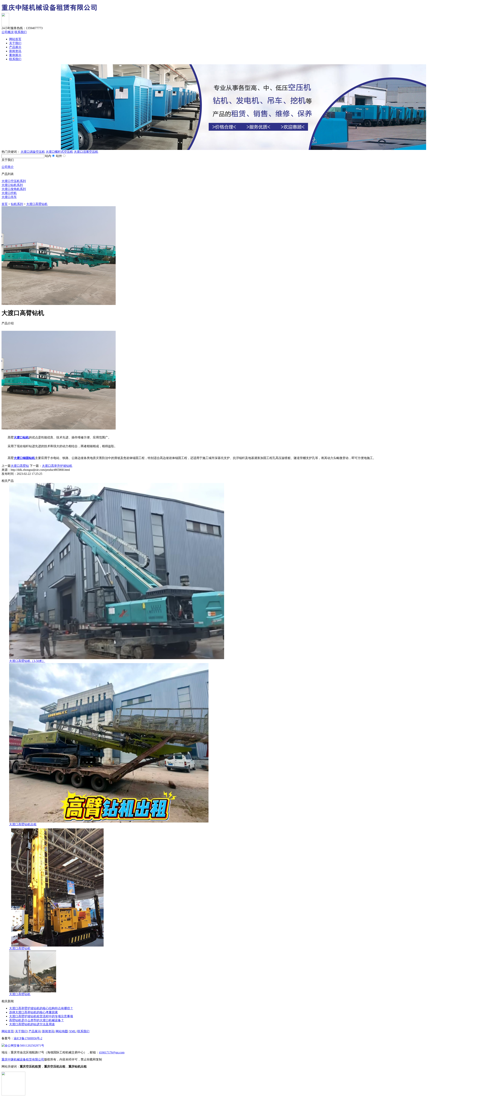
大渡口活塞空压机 (86, 151)
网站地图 (62, 1031)
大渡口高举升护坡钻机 (57, 465)
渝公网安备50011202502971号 (24, 1045)
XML (72, 1031)
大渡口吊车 (9, 197)
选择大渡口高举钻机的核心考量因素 (33, 1012)
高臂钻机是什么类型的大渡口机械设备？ (36, 1020)
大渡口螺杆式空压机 (59, 151)
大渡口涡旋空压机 (33, 151)
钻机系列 (17, 204)
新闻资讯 (15, 51)
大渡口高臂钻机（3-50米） (27, 661)
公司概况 (8, 32)
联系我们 (20, 32)
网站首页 (15, 39)
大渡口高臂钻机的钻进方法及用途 (32, 1024)
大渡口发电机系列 (14, 189)
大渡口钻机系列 (12, 185)
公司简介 (8, 167)
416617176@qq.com (111, 1052)
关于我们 (15, 43)
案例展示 (15, 55)
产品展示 (15, 47)
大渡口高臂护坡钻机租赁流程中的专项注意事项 (41, 1016)
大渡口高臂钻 (20, 465)
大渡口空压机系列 (14, 181)
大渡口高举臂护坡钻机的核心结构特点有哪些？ (41, 1008)
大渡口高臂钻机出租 (23, 824)
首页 (5, 204)
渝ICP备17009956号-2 (28, 1038)
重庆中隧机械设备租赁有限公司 (23, 1059)
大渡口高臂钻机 (37, 204)
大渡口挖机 (9, 193)
